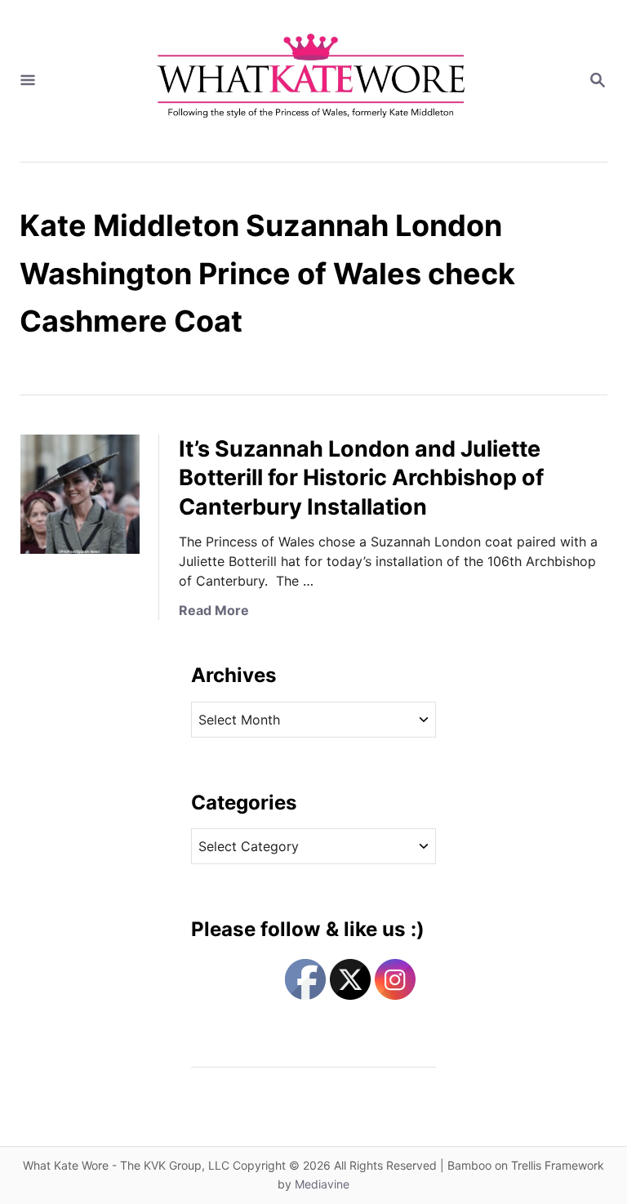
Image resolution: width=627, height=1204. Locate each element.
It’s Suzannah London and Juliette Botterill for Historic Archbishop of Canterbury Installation (361, 478)
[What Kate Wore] (312, 81)
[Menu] (28, 80)
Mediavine (322, 1184)
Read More (214, 610)
